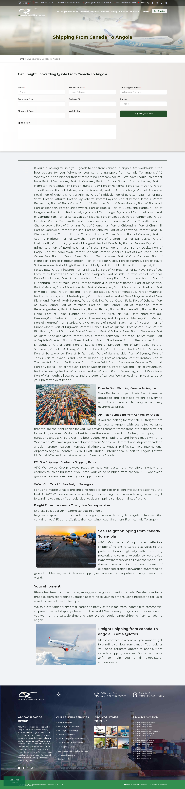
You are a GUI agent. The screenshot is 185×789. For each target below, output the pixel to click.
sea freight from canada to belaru (142, 749)
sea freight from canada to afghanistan (144, 722)
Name (21, 87)
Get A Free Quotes (14, 781)
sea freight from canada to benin (142, 757)
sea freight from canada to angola (142, 729)
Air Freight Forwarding (68, 731)
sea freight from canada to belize (142, 755)
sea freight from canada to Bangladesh (144, 746)
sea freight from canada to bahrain (143, 744)
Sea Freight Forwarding (68, 726)
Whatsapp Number (130, 87)
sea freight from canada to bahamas (143, 742)
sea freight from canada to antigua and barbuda (146, 731)
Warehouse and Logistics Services (73, 751)
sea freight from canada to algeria (142, 726)
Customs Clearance (66, 735)
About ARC (135, 12)
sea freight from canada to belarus (142, 751)
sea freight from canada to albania (142, 724)
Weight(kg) (74, 111)
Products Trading (109, 12)
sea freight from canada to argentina (143, 733)
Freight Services (65, 722)
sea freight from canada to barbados (143, 747)
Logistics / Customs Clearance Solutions (80, 12)
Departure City (25, 99)
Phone (123, 99)
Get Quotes (159, 11)
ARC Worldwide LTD (25, 784)
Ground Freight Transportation (71, 739)
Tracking (145, 2)
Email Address (77, 87)
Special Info (24, 123)
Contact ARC (63, 759)
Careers (145, 12)
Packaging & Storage (67, 747)
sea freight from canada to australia (143, 737)
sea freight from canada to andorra (142, 728)
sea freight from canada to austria (142, 738)
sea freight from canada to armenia (143, 735)
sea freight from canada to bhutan (142, 758)
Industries (123, 12)
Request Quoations (66, 755)
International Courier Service (70, 743)
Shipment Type (26, 111)
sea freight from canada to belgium (143, 753)
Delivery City (75, 99)
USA (25, 3)
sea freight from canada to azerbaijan (143, 740)
